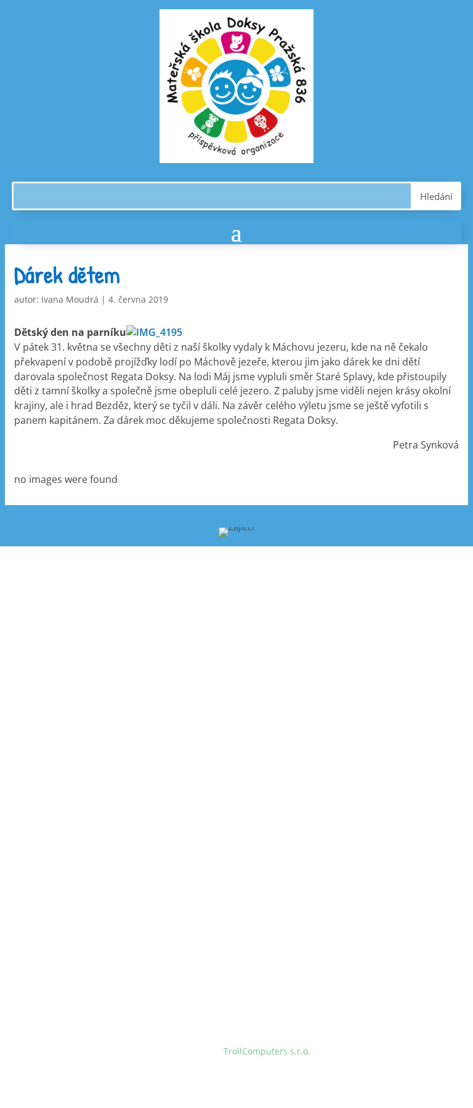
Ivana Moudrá (70, 299)
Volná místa (71, 733)
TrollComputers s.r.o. (267, 1051)
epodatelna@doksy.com (127, 909)
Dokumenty (70, 757)
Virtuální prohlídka (85, 780)
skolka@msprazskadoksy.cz (134, 696)
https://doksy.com (84, 932)
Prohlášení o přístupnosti (99, 804)
